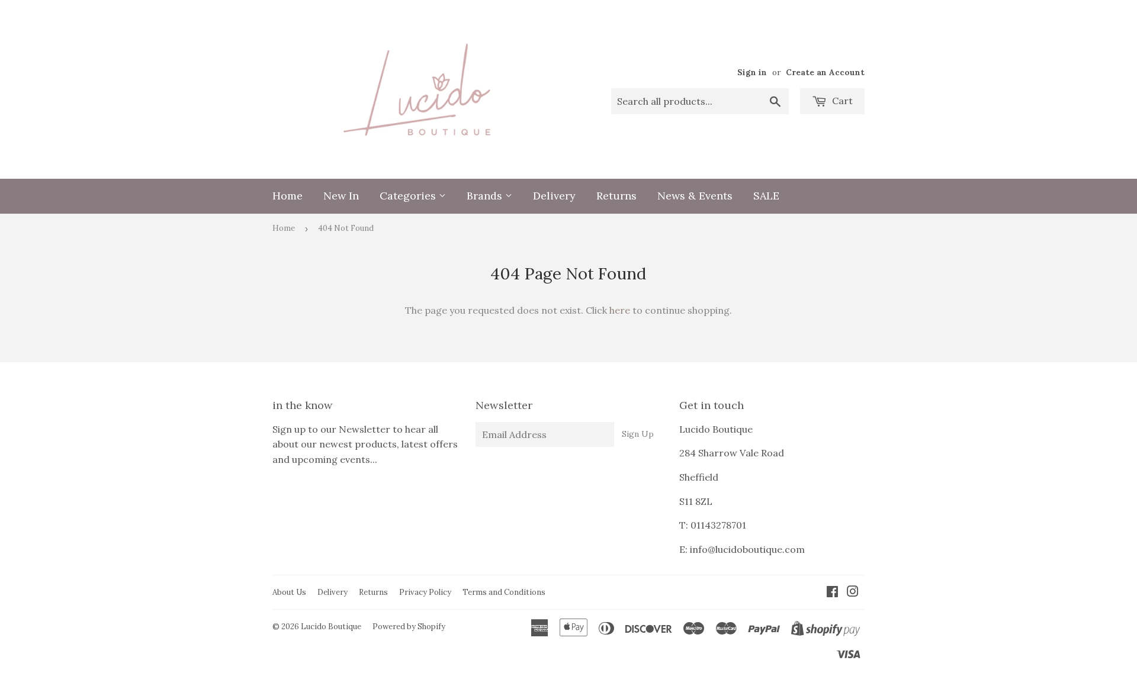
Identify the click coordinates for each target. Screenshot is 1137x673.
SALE (766, 195)
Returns (616, 195)
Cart (841, 101)
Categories (409, 195)
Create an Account (825, 72)
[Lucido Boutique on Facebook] (832, 592)
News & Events (695, 195)
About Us (289, 592)
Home (287, 195)
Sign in (752, 72)
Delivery (554, 195)
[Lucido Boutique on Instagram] (853, 592)
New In (341, 195)
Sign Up (638, 434)
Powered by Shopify (408, 627)
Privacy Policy (425, 592)
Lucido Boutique (331, 627)
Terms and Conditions (503, 592)
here (619, 310)
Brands (486, 195)
